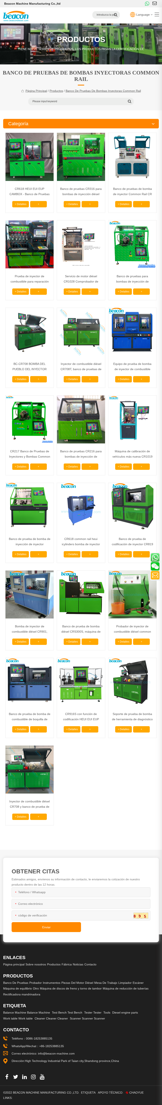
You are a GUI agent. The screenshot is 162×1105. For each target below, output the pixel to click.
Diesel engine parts (125, 1012)
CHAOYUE (136, 1092)
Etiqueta (88, 1092)
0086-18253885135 (39, 1038)
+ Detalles (20, 204)
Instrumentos (51, 982)
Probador (35, 982)
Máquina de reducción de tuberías (125, 988)
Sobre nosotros (36, 964)
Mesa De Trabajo (105, 982)
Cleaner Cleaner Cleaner (51, 1018)
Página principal (36, 90)
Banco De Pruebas (15, 982)
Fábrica (67, 964)
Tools (106, 1012)
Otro (36, 988)
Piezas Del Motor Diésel (77, 982)
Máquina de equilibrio (17, 988)
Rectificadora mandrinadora (21, 994)
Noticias (78, 964)
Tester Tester (92, 1012)
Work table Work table (18, 1018)
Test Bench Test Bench (67, 1012)
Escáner (138, 982)
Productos (56, 90)
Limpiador (125, 982)
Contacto (90, 964)
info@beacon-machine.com (56, 1053)
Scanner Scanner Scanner (87, 1018)
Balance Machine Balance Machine (26, 1012)
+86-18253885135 (51, 1046)
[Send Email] (155, 575)
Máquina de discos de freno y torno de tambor (71, 988)
